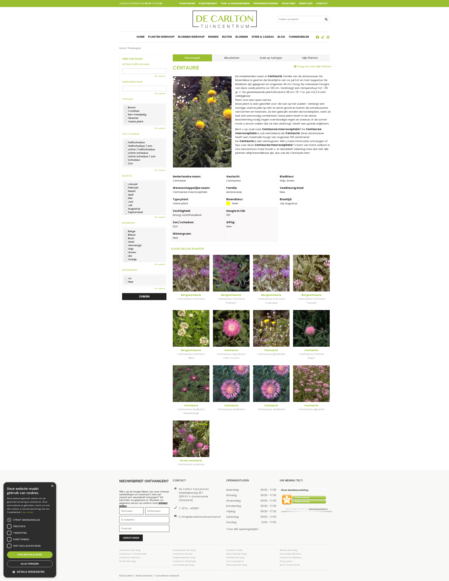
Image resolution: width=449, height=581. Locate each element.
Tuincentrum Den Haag (129, 550)
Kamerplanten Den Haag (184, 550)
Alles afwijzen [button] (30, 563)
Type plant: (128, 99)
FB (317, 37)
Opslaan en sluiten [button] (30, 554)
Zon (130, 163)
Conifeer (133, 111)
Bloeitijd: (127, 176)
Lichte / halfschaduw (141, 149)
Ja (129, 278)
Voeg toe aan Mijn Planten (314, 66)
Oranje (132, 259)
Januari (133, 184)
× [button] (52, 486)
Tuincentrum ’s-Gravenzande (132, 554)
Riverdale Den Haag (235, 557)
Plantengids (192, 58)
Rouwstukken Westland (290, 554)
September (135, 212)
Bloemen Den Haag (288, 550)
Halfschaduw (136, 142)
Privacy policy (286, 561)
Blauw (132, 235)
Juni (130, 201)
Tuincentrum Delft (234, 550)
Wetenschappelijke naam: (136, 64)
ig (328, 37)
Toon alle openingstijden (242, 529)
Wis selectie (160, 76)
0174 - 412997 (190, 508)
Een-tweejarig (137, 114)
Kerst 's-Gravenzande (289, 565)
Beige (131, 231)
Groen (132, 252)
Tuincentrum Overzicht (167, 575)
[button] (30, 571)
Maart (132, 191)
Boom (132, 107)
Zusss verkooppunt (235, 561)
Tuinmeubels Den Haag (183, 565)
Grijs (130, 249)
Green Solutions (144, 575)
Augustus (134, 208)
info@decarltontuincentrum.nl (200, 516)
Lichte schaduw (138, 153)
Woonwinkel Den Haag (236, 554)
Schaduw (134, 160)
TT (322, 37)
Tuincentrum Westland (129, 557)
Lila (130, 256)
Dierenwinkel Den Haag (236, 565)
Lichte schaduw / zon (142, 156)
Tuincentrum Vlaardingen (184, 561)
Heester (133, 118)
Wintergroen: (130, 270)
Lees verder (27, 512)
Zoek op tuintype (271, 58)
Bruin (131, 238)
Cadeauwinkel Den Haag (184, 557)
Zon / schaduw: (131, 134)
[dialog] (30, 529)
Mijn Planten (310, 58)
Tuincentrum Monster (182, 554)
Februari (133, 187)
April (130, 194)
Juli (130, 205)
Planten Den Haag (127, 561)
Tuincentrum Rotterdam (291, 557)
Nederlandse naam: (132, 82)
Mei (130, 198)
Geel (131, 242)
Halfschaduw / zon (140, 146)
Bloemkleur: (128, 223)
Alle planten (231, 58)
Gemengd (134, 245)
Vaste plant (135, 121)
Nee (130, 282)
